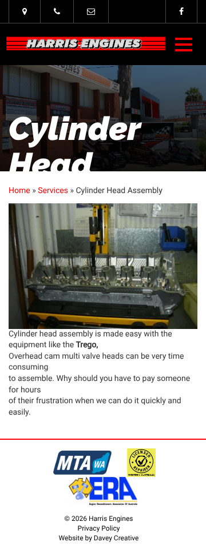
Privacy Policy (99, 528)
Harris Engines (86, 44)
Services (53, 190)
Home (19, 190)
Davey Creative (116, 538)
